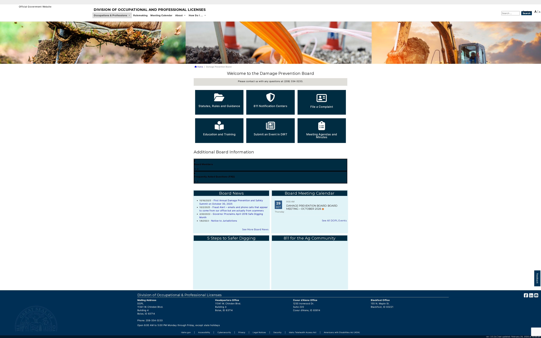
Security (277, 332)
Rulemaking (140, 15)
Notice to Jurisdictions (224, 220)
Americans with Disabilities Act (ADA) (342, 332)
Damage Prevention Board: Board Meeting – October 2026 (311, 207)
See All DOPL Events (334, 220)
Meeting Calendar (161, 15)
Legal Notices (259, 332)
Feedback (537, 278)
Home (200, 67)
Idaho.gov (186, 332)
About (179, 15)
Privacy (241, 332)
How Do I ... (196, 15)
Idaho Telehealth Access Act (302, 332)
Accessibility (204, 332)
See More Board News (255, 229)
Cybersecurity (224, 332)
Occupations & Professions (110, 15)
